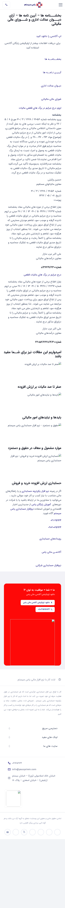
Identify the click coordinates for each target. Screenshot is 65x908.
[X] (24, 832)
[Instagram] (41, 832)
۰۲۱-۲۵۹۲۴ (56, 520)
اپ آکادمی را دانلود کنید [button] (48, 36)
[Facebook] (16, 832)
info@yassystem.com (24, 769)
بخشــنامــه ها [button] (53, 59)
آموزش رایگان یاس (41, 504)
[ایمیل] (7, 832)
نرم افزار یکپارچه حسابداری (35, 491)
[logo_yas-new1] (33, 4)
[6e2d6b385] (13, 799)
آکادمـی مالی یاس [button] (51, 552)
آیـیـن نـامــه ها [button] (52, 72)
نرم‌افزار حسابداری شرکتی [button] (48, 565)
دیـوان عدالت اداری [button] (51, 86)
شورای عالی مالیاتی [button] (51, 99)
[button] (61, 5)
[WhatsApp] (49, 832)
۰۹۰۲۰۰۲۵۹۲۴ (54, 527)
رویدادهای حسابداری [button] (50, 539)
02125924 (17, 763)
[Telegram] (57, 832)
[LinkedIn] (32, 832)
